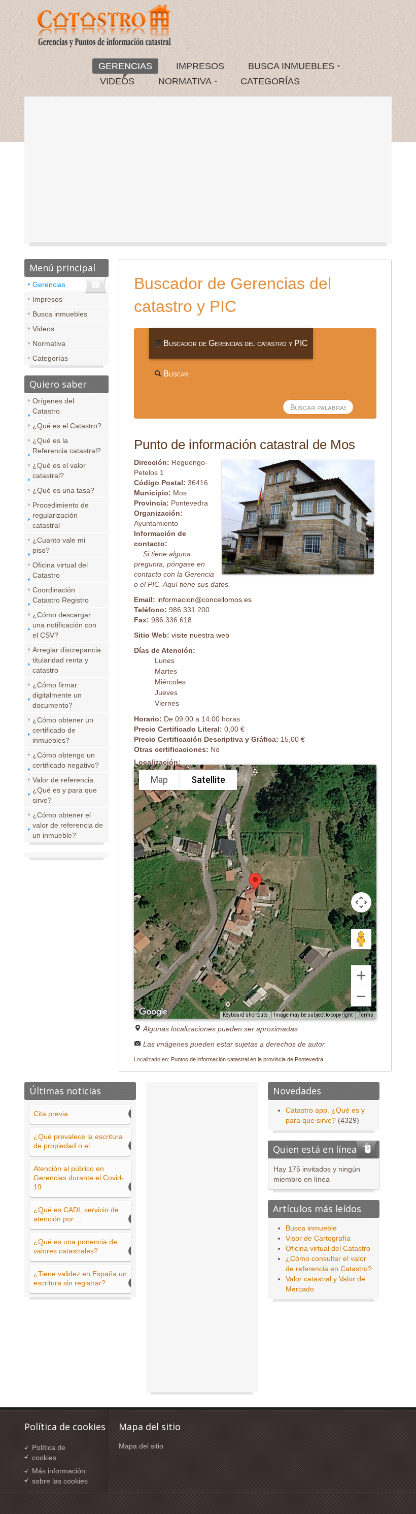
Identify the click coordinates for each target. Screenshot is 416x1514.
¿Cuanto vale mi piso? (58, 545)
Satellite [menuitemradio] (208, 779)
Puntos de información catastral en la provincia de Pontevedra (247, 1059)
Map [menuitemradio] (159, 779)
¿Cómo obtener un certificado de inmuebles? (62, 730)
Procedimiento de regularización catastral (60, 515)
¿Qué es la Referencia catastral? (66, 445)
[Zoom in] (361, 975)
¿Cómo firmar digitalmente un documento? (57, 695)
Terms (366, 1015)
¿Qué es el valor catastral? (59, 470)
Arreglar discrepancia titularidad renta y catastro (66, 660)
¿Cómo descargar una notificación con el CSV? (64, 625)
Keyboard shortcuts (245, 1015)
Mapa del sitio (141, 1446)
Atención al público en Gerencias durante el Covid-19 (78, 1177)
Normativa (48, 343)
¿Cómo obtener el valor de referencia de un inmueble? (67, 825)
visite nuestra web (200, 635)
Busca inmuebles (59, 314)
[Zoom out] (361, 996)
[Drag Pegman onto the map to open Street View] (361, 939)
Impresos (47, 299)
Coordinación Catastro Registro (60, 595)
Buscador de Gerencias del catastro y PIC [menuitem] (234, 343)
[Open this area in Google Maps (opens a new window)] (153, 1012)
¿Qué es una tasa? (63, 490)
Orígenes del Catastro (53, 406)
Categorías (50, 358)
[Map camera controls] (361, 902)
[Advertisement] (208, 173)
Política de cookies (48, 1452)
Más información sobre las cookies (60, 1476)
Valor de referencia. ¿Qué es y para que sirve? (64, 790)
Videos (43, 329)
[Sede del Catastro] (105, 27)
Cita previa (50, 1114)
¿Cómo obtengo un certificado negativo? (65, 760)
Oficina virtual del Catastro (60, 570)
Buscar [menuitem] (174, 373)
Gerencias (48, 284)
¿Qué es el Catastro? (66, 426)
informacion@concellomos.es (204, 599)
